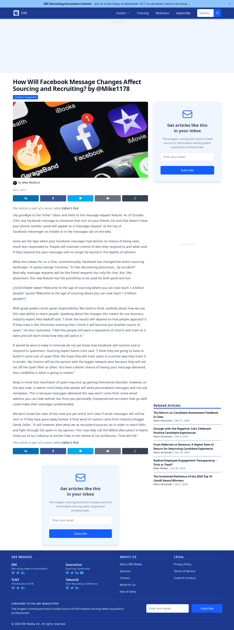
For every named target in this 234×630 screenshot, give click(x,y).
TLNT (15, 580)
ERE (14, 565)
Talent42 (72, 580)
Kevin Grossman (162, 420)
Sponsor (125, 571)
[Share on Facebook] (53, 198)
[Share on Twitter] (80, 198)
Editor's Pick (70, 208)
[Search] (217, 13)
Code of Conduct (185, 578)
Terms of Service (184, 571)
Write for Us (128, 585)
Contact (125, 578)
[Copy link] (135, 198)
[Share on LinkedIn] (26, 198)
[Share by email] (108, 198)
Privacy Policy (182, 564)
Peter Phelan (160, 468)
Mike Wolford (31, 182)
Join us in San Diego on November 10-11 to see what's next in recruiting (117, 4)
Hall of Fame (128, 592)
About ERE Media (131, 564)
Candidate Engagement (25, 97)
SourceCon (74, 565)
